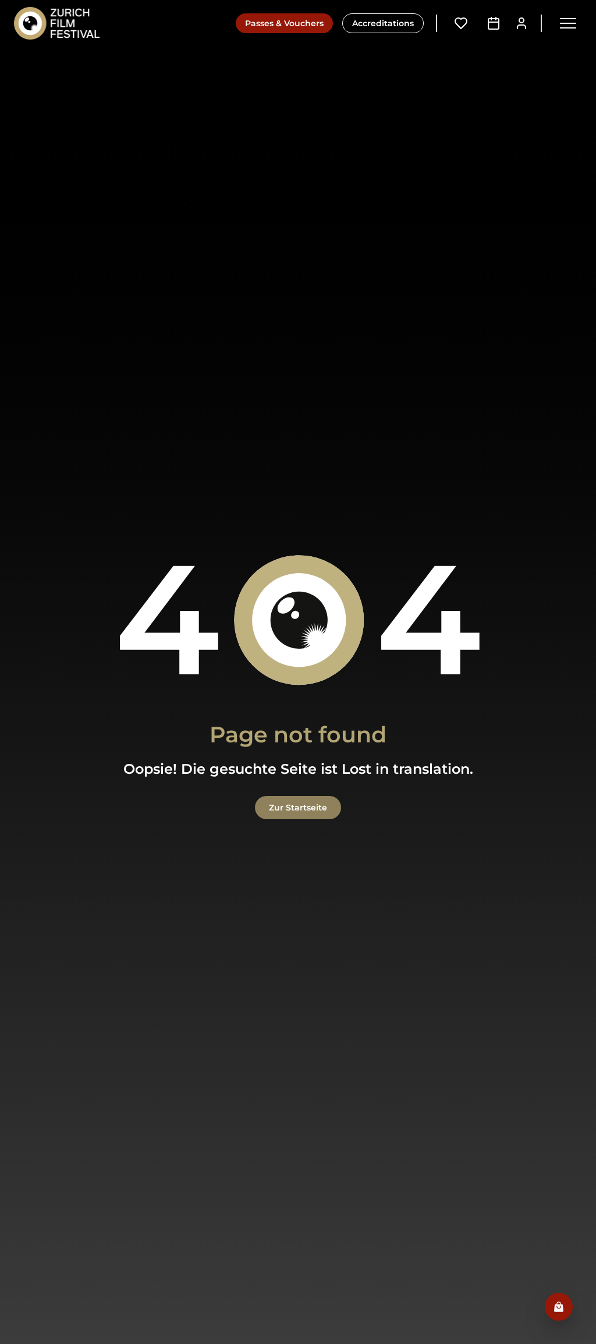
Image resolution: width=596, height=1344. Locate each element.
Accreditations (383, 23)
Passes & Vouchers (284, 23)
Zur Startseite (298, 807)
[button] (568, 23)
